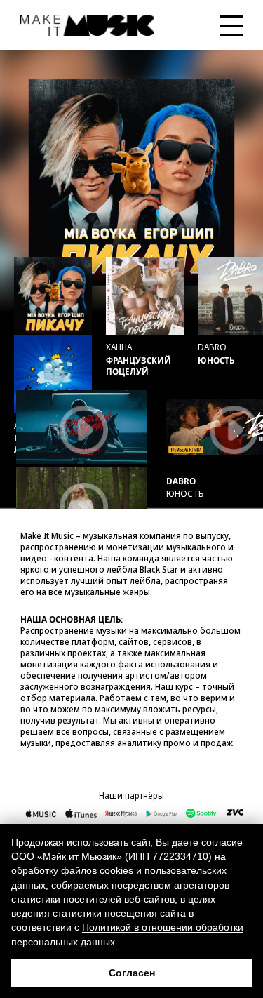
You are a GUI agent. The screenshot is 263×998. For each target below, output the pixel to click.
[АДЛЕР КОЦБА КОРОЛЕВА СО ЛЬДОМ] (53, 374)
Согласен (132, 972)
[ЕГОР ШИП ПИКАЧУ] (53, 296)
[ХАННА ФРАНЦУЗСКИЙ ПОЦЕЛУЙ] (145, 296)
